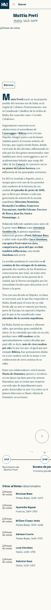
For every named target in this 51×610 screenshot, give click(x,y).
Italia (18, 20)
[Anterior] (42, 436)
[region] (25, 446)
